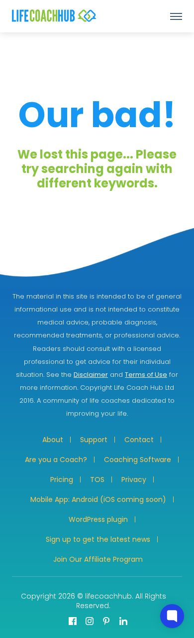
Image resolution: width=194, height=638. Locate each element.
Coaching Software (137, 460)
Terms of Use (146, 374)
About (52, 440)
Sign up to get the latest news (98, 539)
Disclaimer (91, 374)
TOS (97, 479)
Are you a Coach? (56, 460)
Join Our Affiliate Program (98, 559)
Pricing (61, 479)
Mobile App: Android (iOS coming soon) (98, 499)
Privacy (133, 479)
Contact (139, 440)
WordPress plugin (98, 519)
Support (93, 440)
